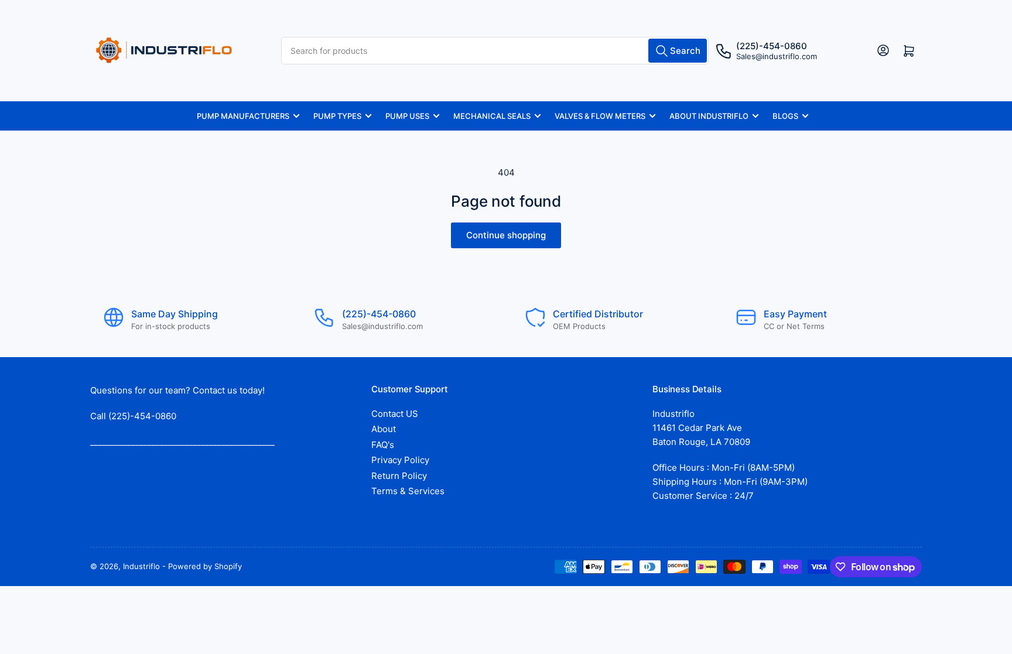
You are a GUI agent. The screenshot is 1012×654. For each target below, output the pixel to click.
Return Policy (399, 475)
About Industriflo (708, 116)
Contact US (394, 413)
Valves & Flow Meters (600, 116)
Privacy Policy (400, 459)
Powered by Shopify (205, 566)
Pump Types (337, 116)
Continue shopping (506, 235)
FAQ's (382, 444)
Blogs (785, 116)
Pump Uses (407, 116)
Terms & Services (408, 491)
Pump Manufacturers (243, 116)
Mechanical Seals (492, 116)
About (383, 428)
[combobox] (494, 50)
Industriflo (141, 566)
